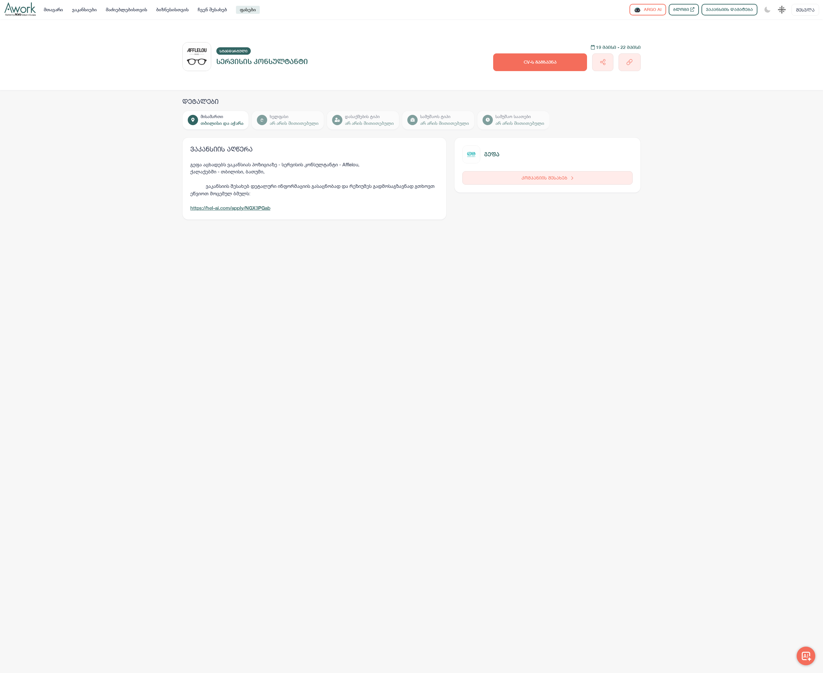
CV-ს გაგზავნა (540, 62)
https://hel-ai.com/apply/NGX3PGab (230, 208)
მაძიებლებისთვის (126, 9)
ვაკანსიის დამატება (729, 9)
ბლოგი (681, 9)
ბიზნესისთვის (172, 9)
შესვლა (805, 10)
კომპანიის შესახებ (545, 177)
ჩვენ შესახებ (212, 9)
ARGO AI (652, 9)
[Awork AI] (806, 656)
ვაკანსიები (84, 9)
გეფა (492, 154)
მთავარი (53, 9)
